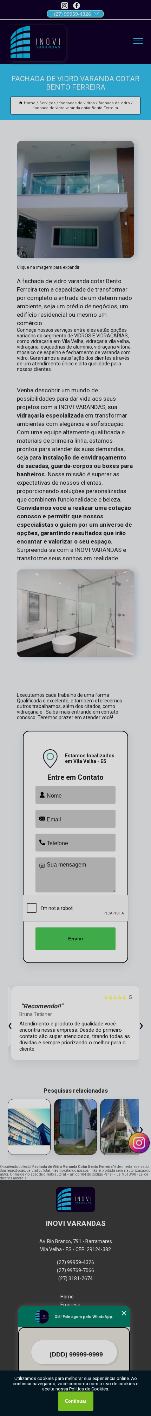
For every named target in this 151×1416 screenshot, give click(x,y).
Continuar (75, 1401)
